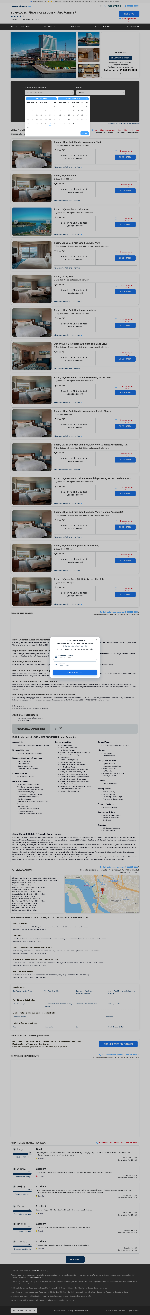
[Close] (96, 640)
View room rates (74, 672)
